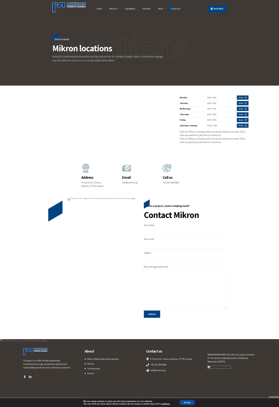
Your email (149, 238)
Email (126, 177)
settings (166, 404)
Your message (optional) (156, 266)
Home (99, 8)
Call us (167, 177)
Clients (90, 373)
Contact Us (175, 8)
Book (241, 97)
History (90, 363)
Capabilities (130, 8)
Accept (187, 402)
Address (87, 177)
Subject (147, 252)
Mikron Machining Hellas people (103, 359)
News (160, 8)
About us (113, 8)
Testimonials (93, 368)
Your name (149, 225)
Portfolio (146, 8)
